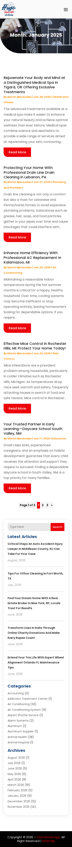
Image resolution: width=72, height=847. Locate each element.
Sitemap (48, 841)
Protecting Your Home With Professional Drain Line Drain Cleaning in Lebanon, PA (29, 172)
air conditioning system (24, 710)
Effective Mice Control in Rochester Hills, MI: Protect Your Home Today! (35, 346)
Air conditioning (19, 704)
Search (57, 527)
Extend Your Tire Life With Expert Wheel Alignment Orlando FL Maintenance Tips (36, 662)
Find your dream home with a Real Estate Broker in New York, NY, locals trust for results (34, 603)
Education (59, 438)
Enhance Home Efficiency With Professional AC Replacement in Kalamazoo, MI (32, 257)
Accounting (16, 693)
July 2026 (14, 763)
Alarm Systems (18, 721)
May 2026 (14, 774)
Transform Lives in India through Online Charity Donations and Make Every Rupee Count (34, 633)
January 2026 (17, 796)
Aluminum (15, 726)
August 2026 (16, 758)
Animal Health (17, 737)
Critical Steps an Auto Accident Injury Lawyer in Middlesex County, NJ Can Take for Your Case (35, 549)
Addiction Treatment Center (28, 699)
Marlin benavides (19, 97)
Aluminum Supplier (21, 731)
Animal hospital (18, 742)
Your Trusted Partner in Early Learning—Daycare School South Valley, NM (33, 429)
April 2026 (14, 779)
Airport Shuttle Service (23, 715)
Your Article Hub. (49, 837)
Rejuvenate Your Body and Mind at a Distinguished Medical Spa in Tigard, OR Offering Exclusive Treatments (34, 84)
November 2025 (19, 807)
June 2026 (15, 768)
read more (17, 152)
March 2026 (16, 785)
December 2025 (19, 801)
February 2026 (17, 790)
